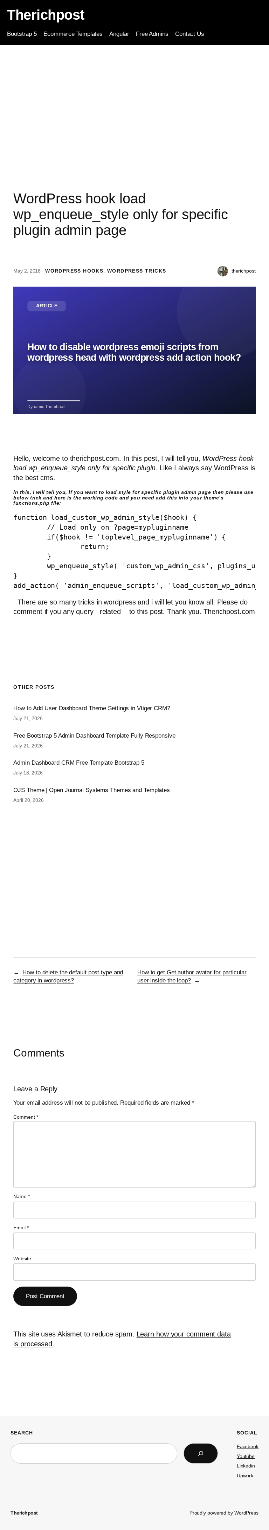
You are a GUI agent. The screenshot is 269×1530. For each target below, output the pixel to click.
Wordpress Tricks (136, 271)
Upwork (245, 1475)
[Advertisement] (134, 101)
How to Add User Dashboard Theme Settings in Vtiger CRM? (91, 708)
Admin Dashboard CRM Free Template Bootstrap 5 (78, 762)
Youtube (246, 1456)
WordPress (246, 1513)
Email (20, 1227)
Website (22, 1258)
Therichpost (45, 15)
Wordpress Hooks (74, 271)
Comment (25, 1117)
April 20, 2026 (28, 800)
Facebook (247, 1446)
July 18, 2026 (28, 773)
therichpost (244, 271)
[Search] (201, 1453)
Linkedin (246, 1466)
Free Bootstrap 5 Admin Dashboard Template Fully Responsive (94, 735)
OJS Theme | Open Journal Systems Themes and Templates (91, 790)
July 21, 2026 (28, 718)
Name (21, 1196)
